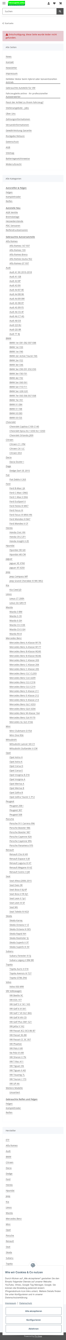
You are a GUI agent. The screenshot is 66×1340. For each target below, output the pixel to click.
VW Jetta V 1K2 (17, 1026)
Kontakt (10, 62)
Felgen (9, 192)
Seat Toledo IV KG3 (19, 911)
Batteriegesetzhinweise (18, 158)
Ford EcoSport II (18, 501)
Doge (8, 466)
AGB (8, 147)
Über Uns (11, 113)
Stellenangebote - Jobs (17, 107)
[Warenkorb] (60, 3)
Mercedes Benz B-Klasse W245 (25, 651)
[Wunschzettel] (54, 3)
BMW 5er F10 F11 (18, 386)
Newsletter (11, 67)
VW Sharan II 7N (18, 1057)
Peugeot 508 (16, 814)
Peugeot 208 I (16, 805)
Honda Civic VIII (17, 532)
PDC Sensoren (13, 225)
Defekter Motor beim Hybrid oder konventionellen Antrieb (31, 81)
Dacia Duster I (17, 461)
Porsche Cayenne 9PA (21, 841)
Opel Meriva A (17, 783)
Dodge (9, 1173)
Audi (8, 267)
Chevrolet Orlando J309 (21, 435)
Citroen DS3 (16, 452)
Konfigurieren (33, 1320)
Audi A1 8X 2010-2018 (21, 272)
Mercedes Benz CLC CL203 (23, 673)
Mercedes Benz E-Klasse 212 (24, 695)
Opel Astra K (16, 761)
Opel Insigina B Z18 (19, 774)
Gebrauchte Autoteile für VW (20, 87)
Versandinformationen (17, 124)
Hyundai (10, 545)
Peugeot (10, 801)
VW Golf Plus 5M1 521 (21, 1021)
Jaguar (9, 558)
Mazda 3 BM (16, 611)
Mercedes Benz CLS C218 (22, 682)
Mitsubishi (11, 739)
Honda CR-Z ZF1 (18, 536)
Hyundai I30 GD (17, 549)
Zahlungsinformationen (18, 119)
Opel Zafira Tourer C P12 (22, 796)
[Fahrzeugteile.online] (16, 3)
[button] (48, 3)
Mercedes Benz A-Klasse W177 (25, 647)
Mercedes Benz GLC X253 (22, 704)
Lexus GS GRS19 (18, 602)
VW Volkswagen (14, 990)
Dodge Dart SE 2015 (20, 470)
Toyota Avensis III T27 (20, 973)
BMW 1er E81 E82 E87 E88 (23, 342)
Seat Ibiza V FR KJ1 (19, 893)
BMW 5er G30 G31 (19, 391)
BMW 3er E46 (16, 364)
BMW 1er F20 (16, 347)
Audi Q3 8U (15, 325)
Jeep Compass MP (19, 576)
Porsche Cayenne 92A (21, 836)
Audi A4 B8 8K (17, 294)
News (9, 56)
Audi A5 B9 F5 (17, 307)
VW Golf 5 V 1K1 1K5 (20, 1004)
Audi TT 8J (15, 333)
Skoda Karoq (16, 920)
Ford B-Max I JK (17, 488)
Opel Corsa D (16, 766)
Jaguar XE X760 (17, 563)
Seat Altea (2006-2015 (21, 880)
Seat (8, 876)
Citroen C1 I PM (17, 444)
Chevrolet (11, 422)
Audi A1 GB (15, 276)
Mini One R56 (16, 735)
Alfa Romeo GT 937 (19, 263)
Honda (9, 527)
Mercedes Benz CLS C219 (22, 686)
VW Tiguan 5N (17, 1065)
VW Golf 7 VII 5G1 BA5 (21, 1013)
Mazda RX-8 (16, 633)
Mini (8, 726)
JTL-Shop (38, 1336)
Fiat (8, 475)
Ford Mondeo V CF (19, 523)
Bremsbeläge (12, 216)
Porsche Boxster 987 (20, 832)
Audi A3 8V (15, 285)
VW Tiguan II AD (18, 1070)
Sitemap (10, 152)
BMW (8, 338)
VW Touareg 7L (17, 1074)
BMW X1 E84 (16, 404)
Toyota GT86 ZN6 (18, 977)
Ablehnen (34, 1328)
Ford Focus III (16, 510)
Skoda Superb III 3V (19, 946)
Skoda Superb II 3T (19, 942)
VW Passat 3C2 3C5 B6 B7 (22, 1030)
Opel (8, 752)
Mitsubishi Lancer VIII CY (22, 744)
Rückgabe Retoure (15, 136)
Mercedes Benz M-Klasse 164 (25, 713)
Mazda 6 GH (16, 620)
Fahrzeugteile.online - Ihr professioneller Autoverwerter (27, 95)
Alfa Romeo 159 (17, 250)
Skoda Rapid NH (18, 933)
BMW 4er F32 (16, 378)
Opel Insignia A (17, 779)
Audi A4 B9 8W (17, 298)
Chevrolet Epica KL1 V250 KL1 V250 (27, 430)
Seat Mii (14, 907)
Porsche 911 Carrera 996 (22, 823)
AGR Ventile (12, 212)
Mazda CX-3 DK (17, 624)
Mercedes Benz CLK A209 (22, 677)
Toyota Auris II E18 (19, 968)
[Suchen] (60, 11)
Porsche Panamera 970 (21, 845)
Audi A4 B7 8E (17, 289)
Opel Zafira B (16, 792)
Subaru (9, 951)
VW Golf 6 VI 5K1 (18, 1008)
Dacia (9, 457)
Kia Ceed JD (15, 589)
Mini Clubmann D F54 (21, 730)
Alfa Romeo (11, 241)
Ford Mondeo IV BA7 (20, 519)
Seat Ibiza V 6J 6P (18, 889)
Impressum (11, 73)
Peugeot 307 (16, 810)
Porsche (10, 819)
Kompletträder (13, 196)
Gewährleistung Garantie (19, 130)
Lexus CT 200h (17, 598)
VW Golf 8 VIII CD (18, 1017)
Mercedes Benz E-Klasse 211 (24, 691)
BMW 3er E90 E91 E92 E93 (23, 369)
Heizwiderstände (14, 221)
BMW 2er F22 (16, 360)
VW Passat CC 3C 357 (20, 1039)
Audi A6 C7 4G (17, 316)
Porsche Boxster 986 (20, 827)
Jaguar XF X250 (17, 567)
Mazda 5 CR (16, 616)
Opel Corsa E (16, 770)
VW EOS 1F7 (16, 999)
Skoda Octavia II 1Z (19, 924)
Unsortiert (15, 1092)
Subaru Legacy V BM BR (22, 960)
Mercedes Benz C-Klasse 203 (24, 660)
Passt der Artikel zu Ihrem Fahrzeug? (24, 102)
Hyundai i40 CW (18, 554)
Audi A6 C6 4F (17, 311)
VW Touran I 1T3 (18, 1079)
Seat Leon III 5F (17, 902)
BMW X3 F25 (16, 417)
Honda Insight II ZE (19, 541)
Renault (10, 849)
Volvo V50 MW (17, 986)
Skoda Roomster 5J (19, 938)
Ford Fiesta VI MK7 (19, 505)
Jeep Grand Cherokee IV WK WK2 (26, 580)
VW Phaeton (16, 1043)
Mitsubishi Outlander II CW (23, 748)
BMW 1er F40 (16, 351)
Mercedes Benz (14, 638)
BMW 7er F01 (16, 400)
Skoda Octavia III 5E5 (20, 929)
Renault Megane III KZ (21, 867)
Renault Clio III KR (19, 854)
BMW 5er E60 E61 (18, 382)
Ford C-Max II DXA (19, 497)
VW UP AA (14, 1083)
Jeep (8, 572)
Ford (8, 483)
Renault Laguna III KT (20, 863)
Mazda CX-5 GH (17, 629)
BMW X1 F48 (16, 408)
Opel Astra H (16, 757)
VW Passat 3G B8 (18, 1035)
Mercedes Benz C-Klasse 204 (24, 664)
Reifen (9, 201)
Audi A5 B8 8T (17, 303)
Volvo (8, 982)
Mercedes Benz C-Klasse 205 (24, 669)
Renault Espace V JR (20, 858)
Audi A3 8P (15, 280)
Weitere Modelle (14, 1088)
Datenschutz (12, 141)
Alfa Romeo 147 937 (20, 245)
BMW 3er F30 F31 (18, 373)
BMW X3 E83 (16, 413)
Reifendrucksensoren (17, 230)
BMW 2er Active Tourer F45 (23, 355)
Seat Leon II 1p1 (18, 898)
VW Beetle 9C (16, 995)
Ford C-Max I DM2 (19, 492)
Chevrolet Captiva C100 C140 (24, 426)
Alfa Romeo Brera (18, 254)
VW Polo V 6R (16, 1048)
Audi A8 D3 (15, 320)
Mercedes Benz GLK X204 (22, 708)
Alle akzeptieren (33, 1311)
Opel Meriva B (17, 788)
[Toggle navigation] (4, 2)
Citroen (9, 439)
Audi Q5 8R (15, 329)
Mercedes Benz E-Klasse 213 (24, 699)
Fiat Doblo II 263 (18, 479)
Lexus (9, 594)
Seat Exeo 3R (16, 885)
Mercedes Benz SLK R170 (22, 717)
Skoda (9, 916)
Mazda (9, 607)
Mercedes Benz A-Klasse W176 (25, 642)
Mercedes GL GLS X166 (21, 721)
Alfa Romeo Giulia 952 (21, 258)
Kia (7, 585)
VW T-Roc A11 (16, 1061)
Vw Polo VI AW (17, 1052)
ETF (7, 1139)
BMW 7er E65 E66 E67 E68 (23, 395)
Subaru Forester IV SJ (20, 955)
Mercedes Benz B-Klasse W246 (25, 655)
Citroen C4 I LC (17, 448)
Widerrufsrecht (13, 164)
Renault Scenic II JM (20, 871)
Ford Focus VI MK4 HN (21, 514)
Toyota (9, 964)
